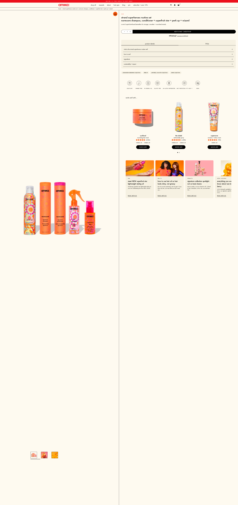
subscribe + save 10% (140, 5)
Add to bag (182, 31)
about (109, 5)
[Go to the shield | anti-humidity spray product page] (179, 116)
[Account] (175, 5)
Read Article (132, 195)
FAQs (207, 44)
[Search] (171, 5)
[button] (143, 140)
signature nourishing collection (131, 72)
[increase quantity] (130, 32)
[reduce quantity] (124, 32)
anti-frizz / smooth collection (159, 72)
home (59, 8)
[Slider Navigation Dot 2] (179, 152)
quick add (143, 147)
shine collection (175, 72)
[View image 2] (44, 455)
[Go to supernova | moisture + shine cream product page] (214, 116)
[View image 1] (33, 455)
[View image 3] (55, 455)
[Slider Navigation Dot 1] (177, 152)
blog (123, 5)
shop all (93, 5)
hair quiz (116, 5)
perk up (146, 72)
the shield (178, 136)
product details (150, 44)
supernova (214, 136)
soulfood (143, 136)
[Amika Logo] (63, 5)
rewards (101, 5)
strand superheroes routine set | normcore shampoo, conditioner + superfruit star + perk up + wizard (87, 8)
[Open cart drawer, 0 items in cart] (178, 5)
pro (129, 5)
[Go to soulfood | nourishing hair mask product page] (143, 116)
